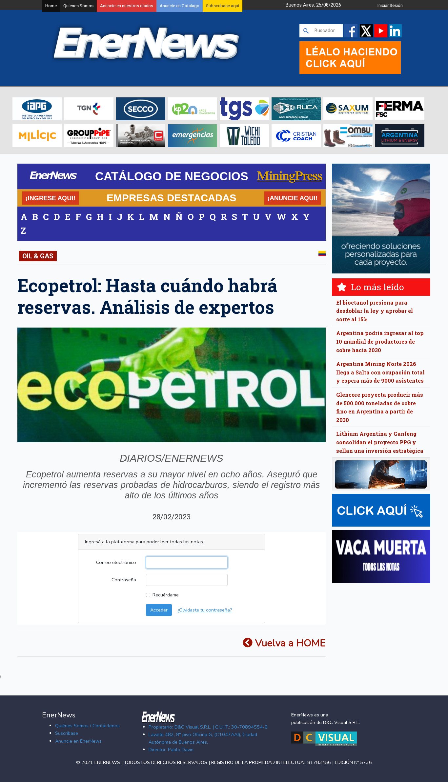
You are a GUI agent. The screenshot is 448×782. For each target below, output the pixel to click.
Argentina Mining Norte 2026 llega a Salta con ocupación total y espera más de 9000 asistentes (380, 372)
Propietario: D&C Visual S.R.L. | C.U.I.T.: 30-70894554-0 (208, 727)
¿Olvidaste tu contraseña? (204, 610)
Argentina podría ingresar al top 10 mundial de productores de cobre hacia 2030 (380, 341)
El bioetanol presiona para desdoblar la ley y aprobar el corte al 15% (374, 311)
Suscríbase (66, 733)
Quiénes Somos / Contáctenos (87, 725)
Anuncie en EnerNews (78, 741)
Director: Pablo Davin (171, 749)
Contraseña (124, 579)
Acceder (159, 610)
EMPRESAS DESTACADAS (171, 197)
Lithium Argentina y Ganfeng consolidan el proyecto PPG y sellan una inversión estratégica (379, 442)
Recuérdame (166, 595)
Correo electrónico (116, 562)
